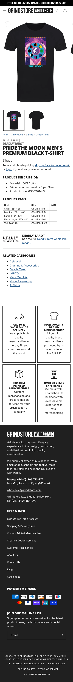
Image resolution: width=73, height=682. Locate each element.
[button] (4, 10)
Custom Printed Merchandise (19, 385)
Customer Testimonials (20, 547)
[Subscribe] (62, 635)
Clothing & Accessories (24, 265)
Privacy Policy (56, 663)
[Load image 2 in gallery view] (36, 120)
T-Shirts (15, 285)
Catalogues (13, 576)
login (9, 169)
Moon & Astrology (21, 281)
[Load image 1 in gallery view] (14, 120)
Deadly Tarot (18, 269)
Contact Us (13, 562)
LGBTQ (14, 273)
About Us (12, 554)
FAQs (10, 569)
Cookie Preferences (38, 674)
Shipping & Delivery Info (21, 526)
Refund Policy (26, 669)
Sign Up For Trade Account (22, 518)
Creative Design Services (21, 540)
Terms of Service (48, 669)
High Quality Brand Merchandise (54, 327)
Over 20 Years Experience (54, 384)
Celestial (15, 261)
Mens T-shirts (18, 277)
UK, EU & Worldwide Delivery (19, 327)
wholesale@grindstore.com (24, 490)
